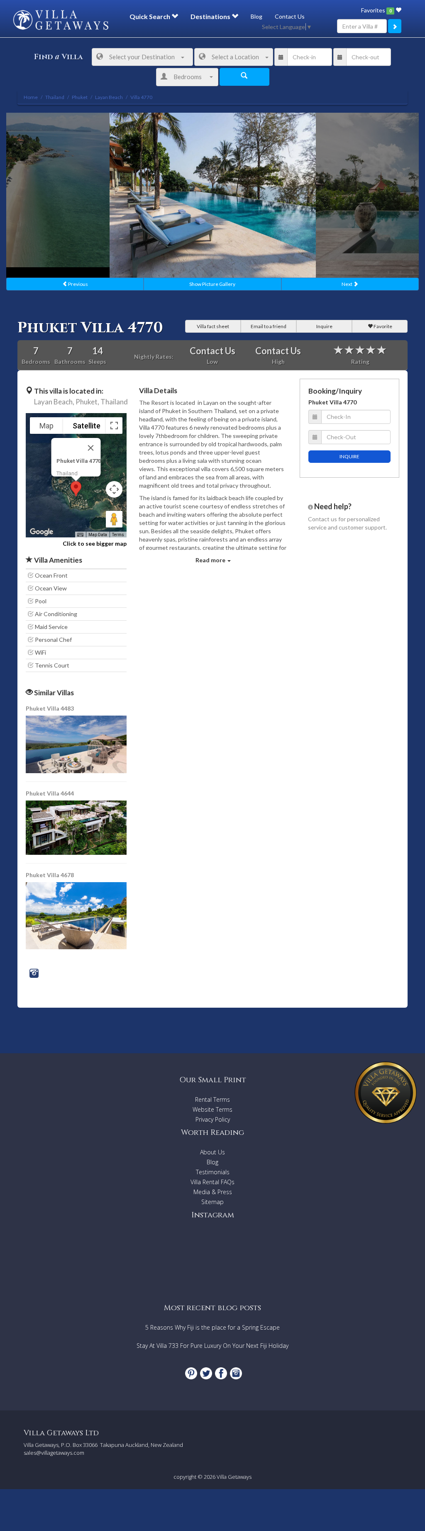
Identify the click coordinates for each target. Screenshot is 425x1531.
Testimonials (213, 1172)
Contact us (322, 518)
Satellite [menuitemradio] (86, 425)
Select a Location (235, 56)
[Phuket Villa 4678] (76, 915)
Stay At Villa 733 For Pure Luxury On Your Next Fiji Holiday (212, 1346)
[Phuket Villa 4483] (77, 743)
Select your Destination (142, 56)
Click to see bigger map (95, 543)
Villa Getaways (234, 1476)
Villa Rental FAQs (212, 1182)
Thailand (114, 401)
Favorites (376, 10)
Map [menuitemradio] (46, 425)
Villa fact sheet (213, 326)
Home (31, 97)
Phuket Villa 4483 (50, 708)
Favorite (382, 326)
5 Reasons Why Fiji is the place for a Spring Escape (212, 1327)
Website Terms (212, 1109)
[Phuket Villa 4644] (77, 826)
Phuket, (87, 401)
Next (347, 284)
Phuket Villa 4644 (50, 793)
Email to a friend (268, 326)
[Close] (91, 448)
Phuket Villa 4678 (50, 874)
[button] (76, 489)
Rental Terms (212, 1099)
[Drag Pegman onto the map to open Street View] (114, 519)
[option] (213, 195)
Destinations (211, 16)
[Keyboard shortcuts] (80, 535)
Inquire (324, 326)
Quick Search (150, 16)
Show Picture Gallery (212, 284)
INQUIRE (349, 456)
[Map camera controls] (114, 489)
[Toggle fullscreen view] (114, 425)
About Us (212, 1152)
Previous (77, 284)
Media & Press (212, 1192)
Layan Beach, (54, 401)
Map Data (97, 534)
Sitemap (212, 1202)
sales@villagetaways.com (54, 1452)
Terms (118, 534)
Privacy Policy (212, 1119)
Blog (256, 16)
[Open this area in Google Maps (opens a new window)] (41, 532)
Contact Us (290, 16)
